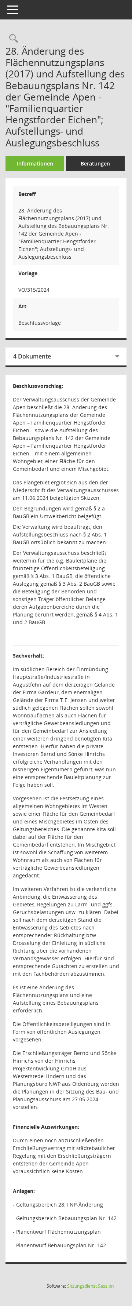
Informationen (35, 163)
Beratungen (95, 163)
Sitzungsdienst (90, 1286)
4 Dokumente (32, 356)
